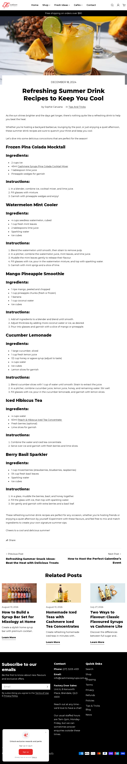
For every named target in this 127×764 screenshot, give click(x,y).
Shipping (91, 679)
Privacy (90, 690)
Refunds (90, 695)
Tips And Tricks (77, 107)
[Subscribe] (47, 686)
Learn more (9, 637)
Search (89, 669)
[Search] (112, 5)
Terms (89, 684)
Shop (88, 674)
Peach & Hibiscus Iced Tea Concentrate (40, 419)
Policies (90, 700)
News (89, 714)
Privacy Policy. (11, 696)
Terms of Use (42, 693)
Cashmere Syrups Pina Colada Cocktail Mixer (43, 166)
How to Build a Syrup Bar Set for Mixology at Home (19, 617)
